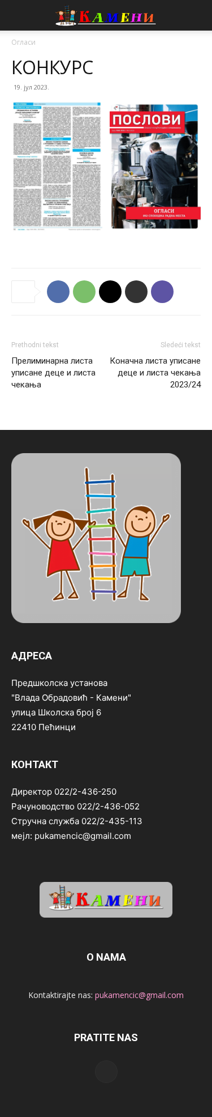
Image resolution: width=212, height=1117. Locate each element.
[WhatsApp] (84, 291)
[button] (19, 15)
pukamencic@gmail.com (139, 995)
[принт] (136, 291)
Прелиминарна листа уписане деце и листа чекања (53, 373)
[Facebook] (58, 291)
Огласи (23, 42)
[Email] (110, 291)
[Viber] (162, 291)
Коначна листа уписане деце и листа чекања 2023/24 (155, 373)
